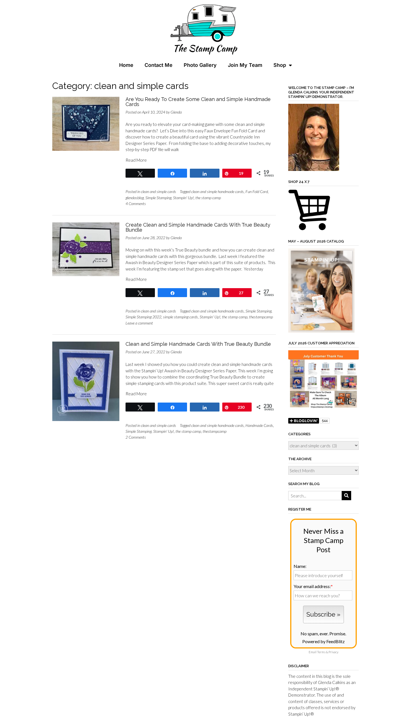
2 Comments (136, 437)
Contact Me (159, 65)
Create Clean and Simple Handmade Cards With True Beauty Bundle (198, 227)
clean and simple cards (158, 191)
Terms (321, 652)
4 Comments (136, 203)
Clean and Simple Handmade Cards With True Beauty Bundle (198, 344)
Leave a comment (139, 323)
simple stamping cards (180, 316)
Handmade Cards (259, 425)
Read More (136, 160)
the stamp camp (208, 197)
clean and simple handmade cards (217, 191)
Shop (279, 65)
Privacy (333, 652)
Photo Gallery (200, 65)
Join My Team (245, 65)
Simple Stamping (158, 197)
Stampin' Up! (183, 197)
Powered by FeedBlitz (323, 641)
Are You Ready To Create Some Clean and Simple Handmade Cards (198, 101)
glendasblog (135, 197)
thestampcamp (261, 316)
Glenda (176, 112)
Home (126, 65)
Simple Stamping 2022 (143, 316)
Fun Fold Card (256, 191)
